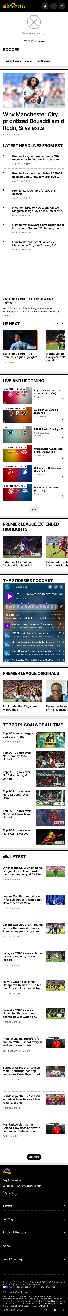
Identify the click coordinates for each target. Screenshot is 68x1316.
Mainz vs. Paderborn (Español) (46, 489)
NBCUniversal (21, 1292)
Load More (34, 1157)
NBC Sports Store (55, 1282)
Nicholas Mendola (11, 134)
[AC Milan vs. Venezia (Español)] (17, 415)
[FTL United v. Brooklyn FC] (17, 434)
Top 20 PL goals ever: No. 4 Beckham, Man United (17, 814)
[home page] (15, 6)
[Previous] (57, 324)
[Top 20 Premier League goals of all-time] (50, 740)
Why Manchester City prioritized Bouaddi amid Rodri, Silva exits (33, 121)
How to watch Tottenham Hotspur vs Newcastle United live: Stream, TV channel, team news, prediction (23, 985)
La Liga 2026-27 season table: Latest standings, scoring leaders (23, 956)
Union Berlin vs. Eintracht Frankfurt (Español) (48, 450)
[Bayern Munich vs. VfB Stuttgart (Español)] (17, 395)
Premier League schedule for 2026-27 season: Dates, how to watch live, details (37, 175)
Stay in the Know (12, 1180)
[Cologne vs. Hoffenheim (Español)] (17, 473)
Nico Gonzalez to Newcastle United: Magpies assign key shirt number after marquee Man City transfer (37, 209)
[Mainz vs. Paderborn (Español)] (17, 492)
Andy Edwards (10, 1136)
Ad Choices (19, 1284)
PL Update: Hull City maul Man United (20, 708)
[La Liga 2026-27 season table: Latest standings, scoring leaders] (55, 956)
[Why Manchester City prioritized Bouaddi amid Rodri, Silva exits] (34, 90)
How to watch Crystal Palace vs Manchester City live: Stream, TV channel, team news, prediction (34, 243)
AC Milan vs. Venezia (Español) (46, 411)
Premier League (13, 61)
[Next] (63, 324)
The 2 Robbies (43, 61)
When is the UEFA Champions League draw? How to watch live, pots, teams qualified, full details (22, 871)
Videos (28, 61)
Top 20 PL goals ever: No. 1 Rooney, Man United (17, 756)
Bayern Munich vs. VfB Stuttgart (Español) (47, 392)
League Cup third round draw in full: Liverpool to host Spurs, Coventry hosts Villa (23, 900)
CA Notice (33, 1287)
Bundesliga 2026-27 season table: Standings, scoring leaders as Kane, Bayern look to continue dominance (22, 1071)
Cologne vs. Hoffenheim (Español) (48, 470)
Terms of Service (47, 1287)
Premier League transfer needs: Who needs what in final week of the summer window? (38, 157)
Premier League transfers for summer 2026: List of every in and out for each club (22, 1042)
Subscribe (10, 1193)
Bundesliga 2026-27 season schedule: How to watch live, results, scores (22, 1099)
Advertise (7, 1282)
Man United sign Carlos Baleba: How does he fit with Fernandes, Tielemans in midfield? (21, 1128)
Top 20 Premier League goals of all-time (18, 735)
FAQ (43, 1282)
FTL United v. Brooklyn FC (49, 429)
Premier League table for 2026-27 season (34, 192)
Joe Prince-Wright (21, 164)
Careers (17, 1282)
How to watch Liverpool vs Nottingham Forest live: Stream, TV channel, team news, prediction (38, 226)
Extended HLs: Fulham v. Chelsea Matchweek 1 (19, 563)
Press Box (7, 1284)
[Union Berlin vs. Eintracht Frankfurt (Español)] (17, 453)
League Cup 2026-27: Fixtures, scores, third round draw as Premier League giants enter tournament (23, 928)
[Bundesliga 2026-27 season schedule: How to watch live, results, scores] (55, 1099)
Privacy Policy (33, 1284)
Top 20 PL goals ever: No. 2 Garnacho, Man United (17, 775)
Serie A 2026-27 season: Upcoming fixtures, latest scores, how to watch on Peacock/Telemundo (20, 1013)
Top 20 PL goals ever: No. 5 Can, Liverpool (17, 832)
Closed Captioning (31, 1282)
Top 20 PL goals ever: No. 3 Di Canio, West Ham (17, 795)
